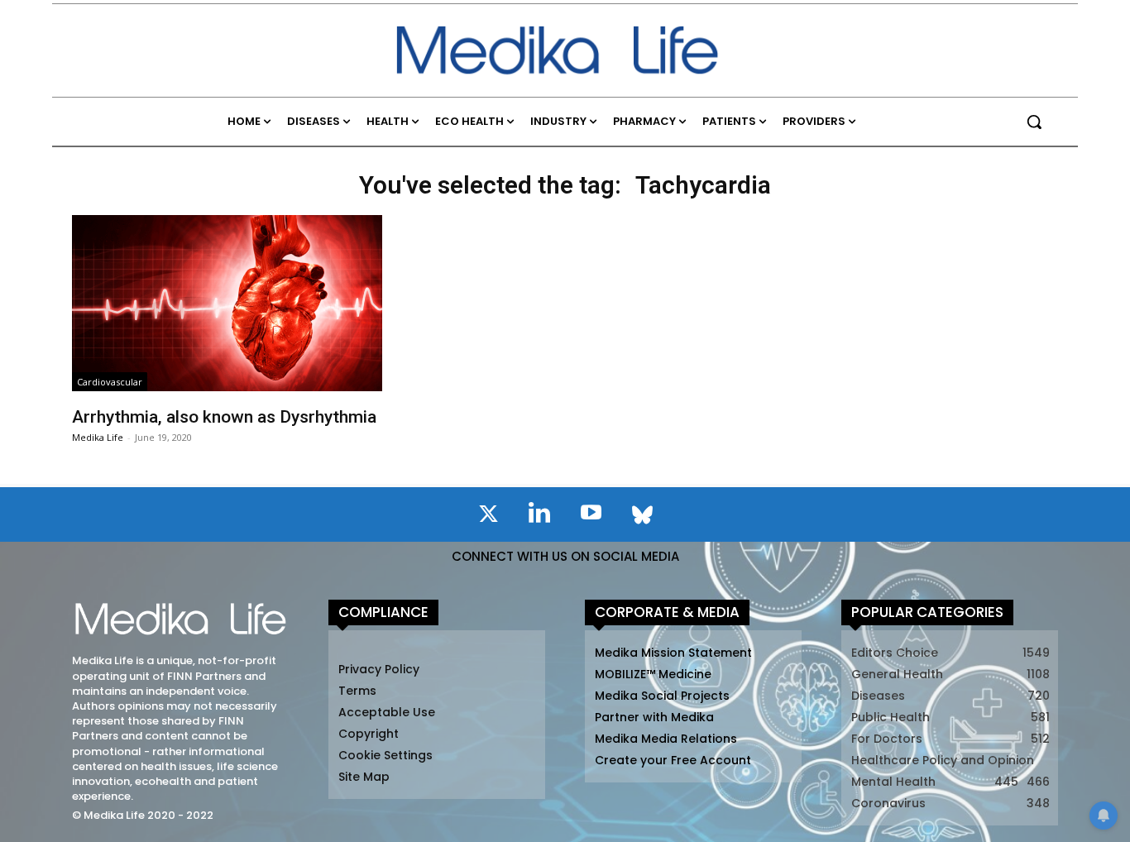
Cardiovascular (109, 382)
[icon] (488, 517)
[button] (1034, 122)
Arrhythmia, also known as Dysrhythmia (224, 417)
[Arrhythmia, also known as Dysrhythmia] (226, 303)
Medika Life (97, 437)
